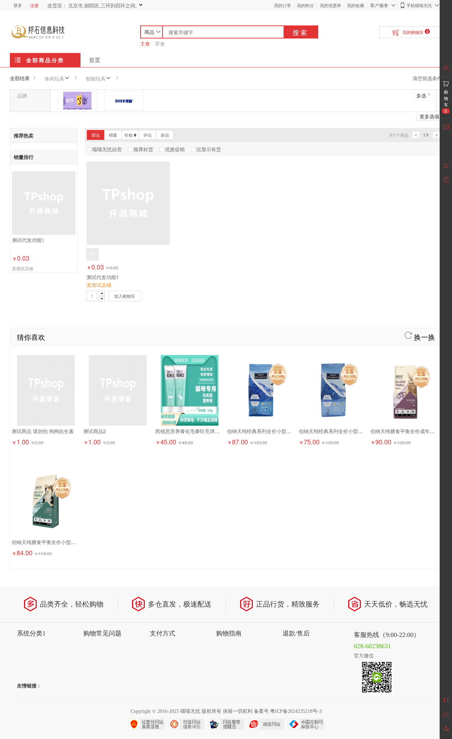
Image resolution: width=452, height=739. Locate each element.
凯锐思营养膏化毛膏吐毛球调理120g (195, 430)
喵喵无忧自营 (107, 149)
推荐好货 (143, 149)
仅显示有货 (208, 149)
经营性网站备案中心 (146, 724)
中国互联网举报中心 (306, 724)
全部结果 (20, 78)
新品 (165, 135)
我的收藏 (355, 5)
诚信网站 (266, 724)
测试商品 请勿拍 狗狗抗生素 (43, 430)
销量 (113, 135)
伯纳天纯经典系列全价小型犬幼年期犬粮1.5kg (349, 430)
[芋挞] (77, 100)
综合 (95, 135)
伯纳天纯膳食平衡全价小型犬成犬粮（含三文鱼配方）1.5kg (77, 541)
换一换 (423, 337)
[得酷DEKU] (124, 100)
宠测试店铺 (22, 268)
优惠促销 (175, 149)
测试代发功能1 (28, 240)
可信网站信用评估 (186, 724)
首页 (94, 60)
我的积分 (305, 5)
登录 (17, 5)
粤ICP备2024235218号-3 (296, 711)
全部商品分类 (45, 60)
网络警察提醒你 (226, 724)
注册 (34, 5)
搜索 (300, 32)
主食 (145, 43)
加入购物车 (124, 296)
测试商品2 (94, 430)
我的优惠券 (330, 5)
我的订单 (282, 5)
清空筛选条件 (427, 78)
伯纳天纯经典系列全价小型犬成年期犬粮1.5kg (277, 430)
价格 (128, 135)
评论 (147, 135)
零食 (160, 43)
